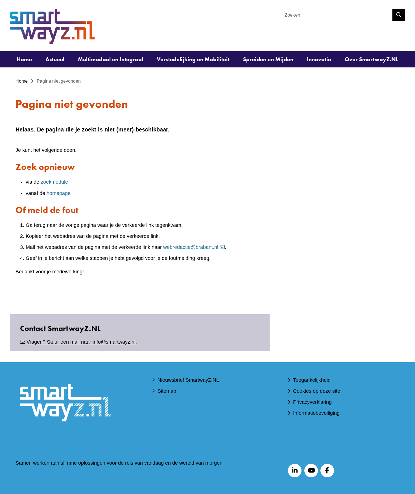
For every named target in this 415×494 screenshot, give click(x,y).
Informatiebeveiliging (316, 413)
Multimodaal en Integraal (110, 59)
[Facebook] (327, 470)
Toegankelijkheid (312, 380)
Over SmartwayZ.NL (371, 59)
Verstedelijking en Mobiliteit (193, 59)
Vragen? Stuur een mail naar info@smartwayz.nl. (82, 342)
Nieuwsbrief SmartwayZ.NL (188, 380)
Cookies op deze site (316, 391)
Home (24, 59)
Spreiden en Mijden (268, 59)
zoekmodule (54, 182)
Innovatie (319, 59)
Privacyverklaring (312, 402)
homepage (59, 193)
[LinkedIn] (295, 470)
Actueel (54, 59)
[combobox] (337, 15)
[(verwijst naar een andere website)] (65, 429)
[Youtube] (311, 470)
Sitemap (167, 391)
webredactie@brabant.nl (190, 247)
